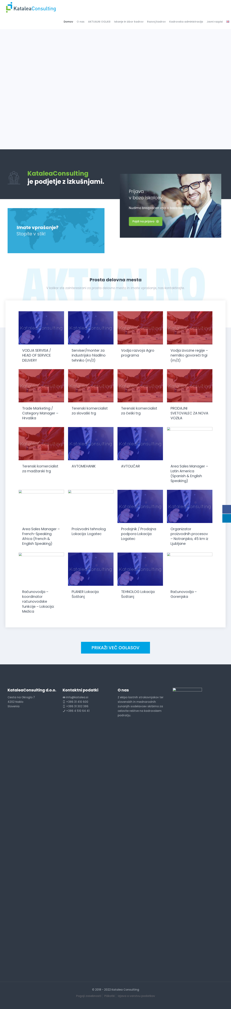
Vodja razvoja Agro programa (137, 353)
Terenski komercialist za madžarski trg (40, 469)
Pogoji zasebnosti (88, 996)
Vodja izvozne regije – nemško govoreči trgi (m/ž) (189, 355)
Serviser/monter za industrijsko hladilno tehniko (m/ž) (89, 355)
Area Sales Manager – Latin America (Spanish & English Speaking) (189, 473)
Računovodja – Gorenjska (184, 594)
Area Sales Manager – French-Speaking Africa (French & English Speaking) (41, 536)
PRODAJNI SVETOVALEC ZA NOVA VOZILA (189, 413)
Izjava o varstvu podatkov (136, 996)
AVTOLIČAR (130, 466)
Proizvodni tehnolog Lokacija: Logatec (89, 531)
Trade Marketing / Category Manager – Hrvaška (40, 413)
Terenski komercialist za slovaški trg (90, 411)
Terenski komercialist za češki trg (139, 411)
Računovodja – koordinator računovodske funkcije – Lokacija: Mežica (38, 601)
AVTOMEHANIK (84, 466)
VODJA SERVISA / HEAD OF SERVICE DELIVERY (36, 355)
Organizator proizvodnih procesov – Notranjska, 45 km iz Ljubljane (189, 536)
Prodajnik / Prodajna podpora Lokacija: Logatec (138, 534)
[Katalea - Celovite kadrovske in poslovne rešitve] (31, 7)
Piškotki (109, 996)
